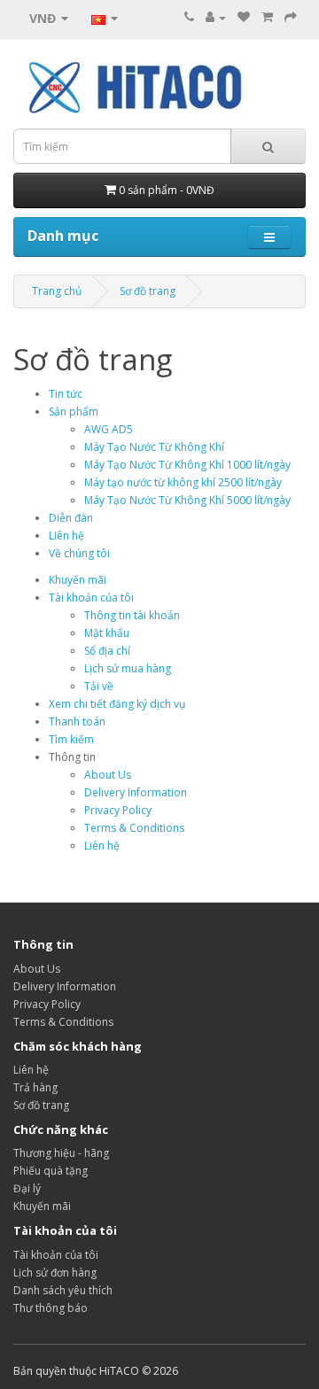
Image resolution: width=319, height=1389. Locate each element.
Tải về (98, 686)
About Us (107, 774)
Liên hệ (66, 535)
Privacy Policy (118, 810)
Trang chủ (57, 291)
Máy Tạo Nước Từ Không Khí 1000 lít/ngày (187, 464)
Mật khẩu (106, 632)
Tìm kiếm (71, 739)
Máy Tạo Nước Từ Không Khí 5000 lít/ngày (187, 500)
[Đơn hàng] (267, 17)
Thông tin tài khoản (132, 615)
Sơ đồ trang (147, 291)
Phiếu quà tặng (50, 1170)
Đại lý (27, 1188)
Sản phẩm (73, 411)
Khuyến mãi (77, 579)
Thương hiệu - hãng (61, 1152)
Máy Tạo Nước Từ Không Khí (154, 446)
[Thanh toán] (290, 17)
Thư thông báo (50, 1307)
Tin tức (65, 393)
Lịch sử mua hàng (127, 668)
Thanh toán (77, 721)
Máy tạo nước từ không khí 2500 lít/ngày (183, 482)
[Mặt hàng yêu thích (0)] (243, 17)
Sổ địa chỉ (107, 650)
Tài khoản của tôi (91, 597)
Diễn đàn (71, 517)
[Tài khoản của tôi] (216, 17)
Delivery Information (135, 792)
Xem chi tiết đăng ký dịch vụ (117, 703)
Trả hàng (35, 1087)
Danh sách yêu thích (63, 1290)
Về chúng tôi (79, 553)
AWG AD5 (108, 429)
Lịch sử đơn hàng (55, 1272)
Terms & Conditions (134, 827)
